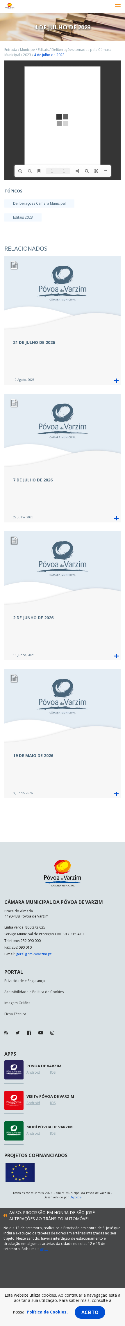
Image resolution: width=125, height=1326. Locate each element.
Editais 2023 (23, 217)
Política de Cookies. (47, 1312)
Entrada (10, 49)
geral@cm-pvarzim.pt (33, 954)
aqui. (44, 1248)
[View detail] (116, 381)
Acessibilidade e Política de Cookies (34, 991)
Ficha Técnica (15, 1013)
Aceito (90, 1312)
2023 (27, 54)
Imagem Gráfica (17, 1002)
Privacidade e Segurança (24, 980)
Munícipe (27, 49)
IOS (53, 1072)
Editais (43, 49)
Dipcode (75, 1197)
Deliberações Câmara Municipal (39, 203)
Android (33, 1072)
